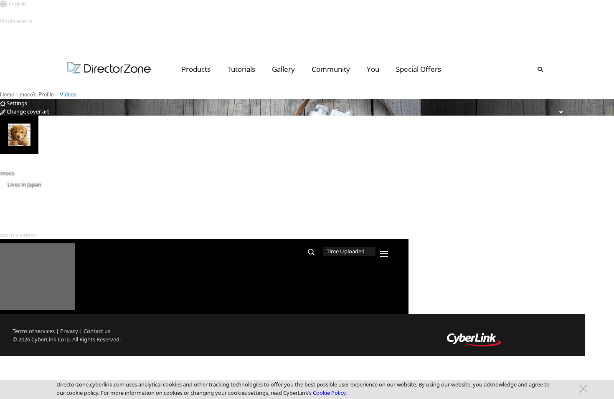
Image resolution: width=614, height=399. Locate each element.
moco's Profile (37, 94)
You (373, 69)
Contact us (97, 331)
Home (7, 94)
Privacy (69, 331)
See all (7, 29)
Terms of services (34, 331)
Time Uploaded (346, 251)
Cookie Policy (329, 392)
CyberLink (43, 339)
